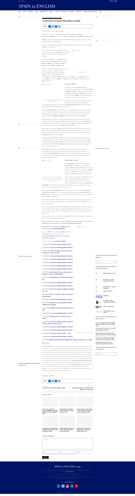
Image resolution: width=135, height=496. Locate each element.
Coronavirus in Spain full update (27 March (61, 265)
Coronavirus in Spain (59, 241)
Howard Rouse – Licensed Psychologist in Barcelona (108, 280)
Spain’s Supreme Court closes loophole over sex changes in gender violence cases (84, 430)
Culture (51, 11)
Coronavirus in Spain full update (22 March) (61, 313)
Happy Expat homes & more (109, 273)
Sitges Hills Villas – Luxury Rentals (109, 311)
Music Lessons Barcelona (108, 306)
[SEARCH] (115, 262)
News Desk (45, 23)
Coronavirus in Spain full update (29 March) (61, 259)
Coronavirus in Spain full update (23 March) (61, 299)
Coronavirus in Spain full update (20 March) (61, 330)
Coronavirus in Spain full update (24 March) (61, 286)
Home (19, 11)
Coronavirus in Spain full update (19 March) (61, 336)
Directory (78, 11)
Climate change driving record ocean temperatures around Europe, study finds (67, 430)
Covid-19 (51, 375)
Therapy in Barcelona (107, 291)
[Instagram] (67, 486)
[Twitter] (63, 486)
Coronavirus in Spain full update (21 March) (61, 327)
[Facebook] (58, 486)
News (24, 11)
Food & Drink (64, 11)
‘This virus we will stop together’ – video (60, 333)
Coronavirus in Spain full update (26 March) (61, 269)
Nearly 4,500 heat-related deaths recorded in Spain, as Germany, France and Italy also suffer (84, 410)
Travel (57, 11)
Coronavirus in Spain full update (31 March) (61, 247)
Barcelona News (45, 18)
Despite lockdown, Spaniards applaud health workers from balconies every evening (71, 340)
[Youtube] (76, 486)
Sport (36, 11)
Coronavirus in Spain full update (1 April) (60, 244)
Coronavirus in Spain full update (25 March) (61, 282)
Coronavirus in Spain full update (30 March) (61, 256)
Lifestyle (71, 11)
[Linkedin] (72, 486)
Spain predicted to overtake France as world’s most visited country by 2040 (67, 410)
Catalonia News (50, 18)
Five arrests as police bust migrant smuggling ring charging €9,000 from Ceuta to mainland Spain (105, 324)
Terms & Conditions (70, 471)
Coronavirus (45, 375)
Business (31, 11)
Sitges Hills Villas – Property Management (109, 287)
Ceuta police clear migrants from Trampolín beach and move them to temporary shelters (50, 430)
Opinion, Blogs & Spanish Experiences (82, 360)
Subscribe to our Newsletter (90, 11)
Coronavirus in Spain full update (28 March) (61, 262)
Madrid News (55, 18)
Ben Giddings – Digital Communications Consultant (109, 301)
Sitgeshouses (105, 295)
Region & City (43, 11)
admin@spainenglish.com (70, 482)
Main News (59, 18)
